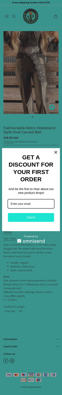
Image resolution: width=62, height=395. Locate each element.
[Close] (56, 152)
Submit (31, 217)
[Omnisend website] (31, 239)
